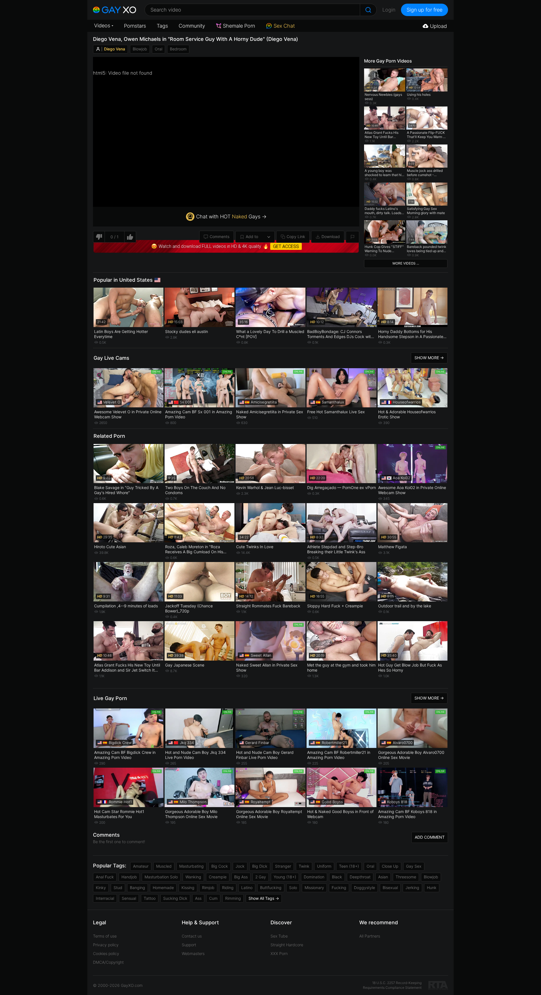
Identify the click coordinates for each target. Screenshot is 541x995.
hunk (431, 887)
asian (383, 876)
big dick (259, 866)
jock (240, 866)
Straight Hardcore (286, 944)
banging (137, 887)
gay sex (414, 866)
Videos (102, 25)
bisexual (390, 887)
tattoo (150, 898)
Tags (162, 26)
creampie (218, 876)
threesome (406, 876)
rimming (233, 898)
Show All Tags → (264, 898)
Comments (219, 236)
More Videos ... (406, 263)
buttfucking (270, 887)
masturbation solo (161, 876)
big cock (219, 866)
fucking (339, 887)
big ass (241, 876)
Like (130, 237)
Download (331, 236)
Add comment (430, 837)
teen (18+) (349, 866)
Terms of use (105, 936)
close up (390, 866)
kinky (101, 887)
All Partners (369, 936)
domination (314, 876)
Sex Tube (279, 936)
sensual (129, 898)
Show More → (429, 357)
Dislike (99, 237)
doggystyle (364, 887)
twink (304, 866)
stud (118, 887)
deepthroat (360, 876)
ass (198, 898)
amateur (140, 866)
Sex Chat (284, 26)
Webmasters (193, 953)
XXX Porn (279, 953)
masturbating (191, 866)
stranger (283, 866)
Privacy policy (106, 944)
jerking (412, 887)
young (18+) (285, 876)
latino (246, 887)
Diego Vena (114, 48)
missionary (314, 887)
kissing (187, 887)
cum (213, 898)
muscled (164, 866)
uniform (324, 866)
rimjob (208, 887)
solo (293, 887)
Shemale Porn (239, 26)
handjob (129, 876)
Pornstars (135, 26)
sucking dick (175, 898)
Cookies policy (106, 953)
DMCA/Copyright (108, 962)
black (337, 876)
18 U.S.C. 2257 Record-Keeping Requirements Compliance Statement (392, 985)
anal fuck (105, 876)
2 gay (260, 876)
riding (228, 887)
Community (192, 26)
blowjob (140, 48)
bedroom (178, 48)
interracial (105, 898)
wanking (193, 876)
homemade (163, 887)
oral (158, 48)
